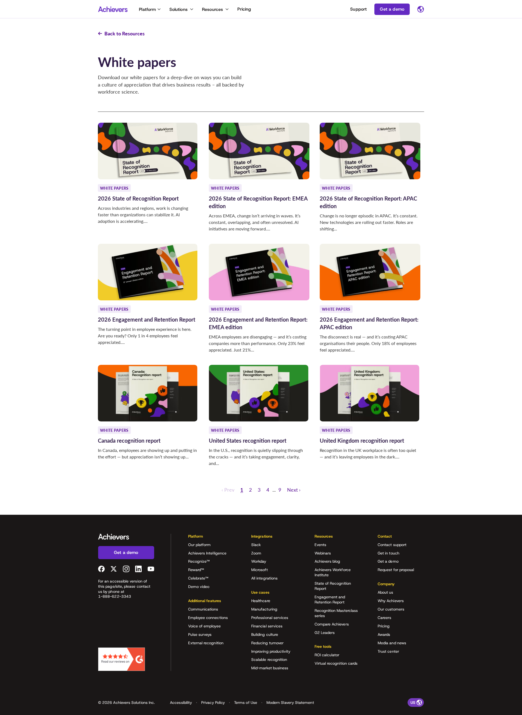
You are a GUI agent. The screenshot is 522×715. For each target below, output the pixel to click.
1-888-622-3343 (114, 596)
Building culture (264, 634)
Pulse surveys (200, 634)
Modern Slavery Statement (290, 702)
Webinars (323, 553)
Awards (384, 634)
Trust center (388, 651)
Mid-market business (269, 667)
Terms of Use (245, 702)
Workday (258, 561)
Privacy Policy (213, 702)
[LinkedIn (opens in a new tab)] (138, 569)
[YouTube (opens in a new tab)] (151, 569)
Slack (256, 544)
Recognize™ (199, 561)
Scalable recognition (269, 659)
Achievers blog (327, 561)
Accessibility (181, 702)
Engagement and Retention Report (330, 599)
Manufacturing (264, 609)
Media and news (392, 642)
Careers (384, 617)
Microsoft (259, 569)
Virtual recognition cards (336, 663)
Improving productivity (271, 651)
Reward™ (196, 569)
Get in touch (388, 553)
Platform (147, 9)
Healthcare (260, 600)
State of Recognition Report (333, 586)
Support (358, 9)
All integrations (264, 578)
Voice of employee (204, 626)
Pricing (244, 9)
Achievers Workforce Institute (333, 572)
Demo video (199, 586)
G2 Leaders (325, 632)
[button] (228, 489)
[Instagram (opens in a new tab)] (126, 569)
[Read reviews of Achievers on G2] (121, 659)
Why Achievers (391, 600)
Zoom (256, 553)
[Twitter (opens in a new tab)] (113, 569)
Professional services (269, 617)
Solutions (178, 9)
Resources (212, 9)
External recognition (205, 642)
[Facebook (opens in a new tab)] (101, 569)
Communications (203, 609)
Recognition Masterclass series (336, 613)
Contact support (392, 544)
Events (320, 544)
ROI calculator (327, 654)
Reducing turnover (267, 642)
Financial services (266, 626)
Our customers (391, 609)
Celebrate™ (198, 578)
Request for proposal (396, 569)
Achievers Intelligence (207, 553)
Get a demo (388, 561)
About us (385, 592)
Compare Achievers (332, 624)
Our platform (199, 544)
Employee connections (208, 617)
